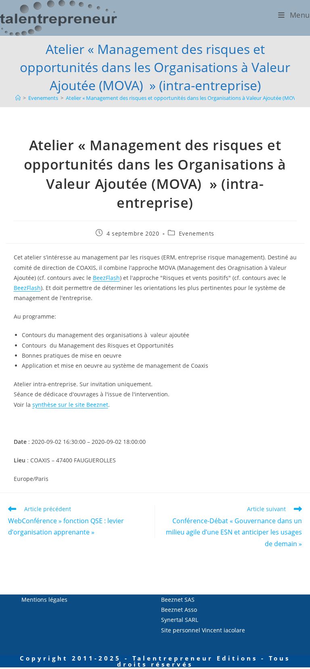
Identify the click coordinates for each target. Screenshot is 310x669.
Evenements (196, 233)
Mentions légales (44, 599)
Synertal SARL (179, 619)
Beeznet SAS (178, 599)
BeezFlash (106, 278)
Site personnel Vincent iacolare (203, 630)
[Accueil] (18, 97)
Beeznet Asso (179, 609)
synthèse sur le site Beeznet (70, 404)
